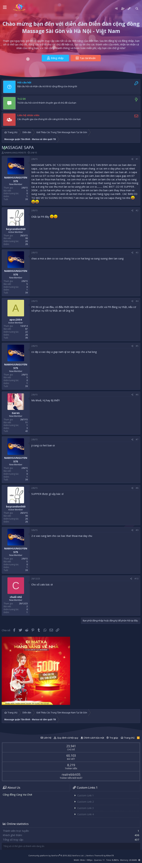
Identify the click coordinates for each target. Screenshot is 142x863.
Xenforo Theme (100, 855)
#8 (137, 488)
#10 (136, 578)
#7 (137, 439)
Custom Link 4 (85, 814)
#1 (137, 159)
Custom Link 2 (85, 801)
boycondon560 (15, 229)
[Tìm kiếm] (137, 8)
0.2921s (115, 860)
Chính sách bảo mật (94, 737)
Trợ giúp (114, 737)
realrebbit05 (71, 774)
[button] (5, 7)
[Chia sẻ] (132, 159)
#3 (137, 252)
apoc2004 (15, 319)
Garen (16, 413)
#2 (137, 210)
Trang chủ (129, 737)
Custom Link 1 (85, 795)
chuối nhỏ (16, 597)
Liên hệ (47, 737)
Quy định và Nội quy (67, 737)
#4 (137, 301)
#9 (137, 530)
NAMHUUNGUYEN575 (15, 152)
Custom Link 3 (85, 808)
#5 (137, 346)
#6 (137, 394)
